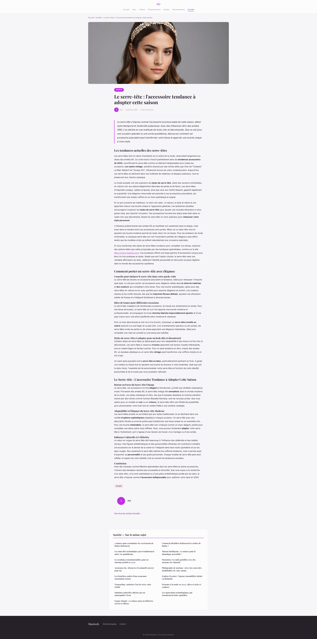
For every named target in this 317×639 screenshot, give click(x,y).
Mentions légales (110, 624)
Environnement (178, 9)
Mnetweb (93, 624)
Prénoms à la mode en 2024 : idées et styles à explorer (181, 585)
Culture (142, 9)
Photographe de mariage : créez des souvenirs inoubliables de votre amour (182, 569)
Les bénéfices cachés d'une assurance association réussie (131, 577)
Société (191, 9)
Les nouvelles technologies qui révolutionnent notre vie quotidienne (134, 552)
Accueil (126, 9)
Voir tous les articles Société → (128, 513)
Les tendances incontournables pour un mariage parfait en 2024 (131, 561)
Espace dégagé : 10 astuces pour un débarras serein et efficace (134, 602)
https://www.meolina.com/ (126, 253)
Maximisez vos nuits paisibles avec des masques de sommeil (179, 561)
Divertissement (154, 9)
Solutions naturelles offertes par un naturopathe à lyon (130, 593)
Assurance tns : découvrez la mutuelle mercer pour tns (134, 569)
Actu (134, 9)
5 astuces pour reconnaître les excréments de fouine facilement (134, 544)
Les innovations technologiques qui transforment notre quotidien (177, 593)
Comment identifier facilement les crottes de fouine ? (181, 544)
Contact (122, 624)
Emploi (166, 9)
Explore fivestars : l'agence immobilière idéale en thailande (182, 577)
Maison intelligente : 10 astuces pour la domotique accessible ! (179, 552)
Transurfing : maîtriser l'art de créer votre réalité (133, 585)
